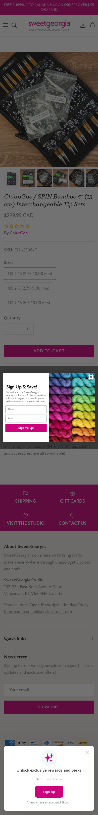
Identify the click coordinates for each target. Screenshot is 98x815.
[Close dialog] (91, 377)
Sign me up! (26, 428)
